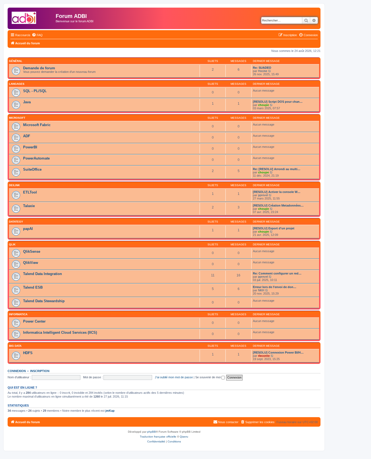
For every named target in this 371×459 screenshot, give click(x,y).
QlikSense (31, 251)
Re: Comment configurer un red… (277, 273)
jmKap (110, 410)
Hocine (262, 71)
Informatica (18, 314)
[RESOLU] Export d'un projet (273, 228)
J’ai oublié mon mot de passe (174, 377)
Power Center (34, 321)
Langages (16, 83)
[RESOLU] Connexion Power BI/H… (278, 352)
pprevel (263, 195)
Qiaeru (184, 436)
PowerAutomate (36, 158)
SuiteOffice (32, 169)
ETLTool (30, 192)
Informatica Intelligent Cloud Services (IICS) (60, 332)
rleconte (264, 355)
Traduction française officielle (158, 436)
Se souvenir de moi (208, 377)
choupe (263, 105)
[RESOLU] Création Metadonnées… (278, 205)
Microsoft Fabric (37, 125)
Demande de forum (39, 68)
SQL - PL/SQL (35, 91)
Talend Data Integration (42, 274)
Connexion (17, 371)
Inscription (39, 371)
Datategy (16, 221)
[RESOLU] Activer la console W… (276, 191)
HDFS (28, 353)
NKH (261, 290)
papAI (28, 229)
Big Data (15, 345)
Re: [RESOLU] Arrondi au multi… (276, 169)
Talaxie (29, 206)
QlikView (30, 263)
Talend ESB (33, 287)
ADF (26, 136)
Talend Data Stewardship (44, 301)
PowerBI (30, 147)
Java (27, 102)
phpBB (151, 431)
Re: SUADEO (262, 67)
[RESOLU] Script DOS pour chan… (278, 101)
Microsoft (17, 117)
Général (15, 61)
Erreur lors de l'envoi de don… (274, 287)
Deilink (14, 185)
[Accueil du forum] (32, 17)
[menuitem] (37, 35)
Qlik (12, 244)
